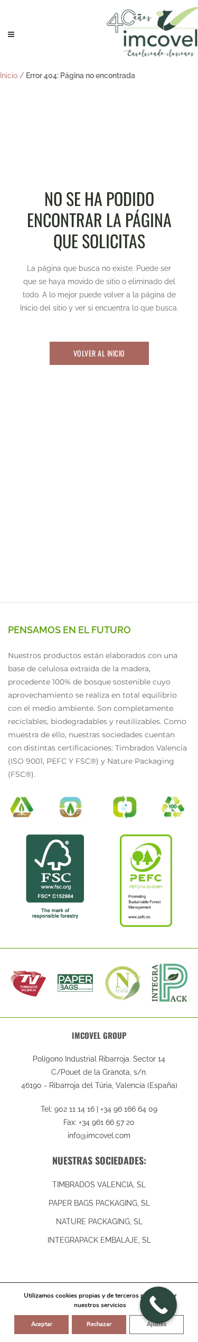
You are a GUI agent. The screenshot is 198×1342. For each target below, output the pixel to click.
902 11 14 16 (74, 1109)
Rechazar (99, 1324)
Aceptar (41, 1324)
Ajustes (156, 1324)
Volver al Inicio (99, 353)
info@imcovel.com (99, 1135)
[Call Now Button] (158, 1305)
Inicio (8, 75)
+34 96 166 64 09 (128, 1109)
